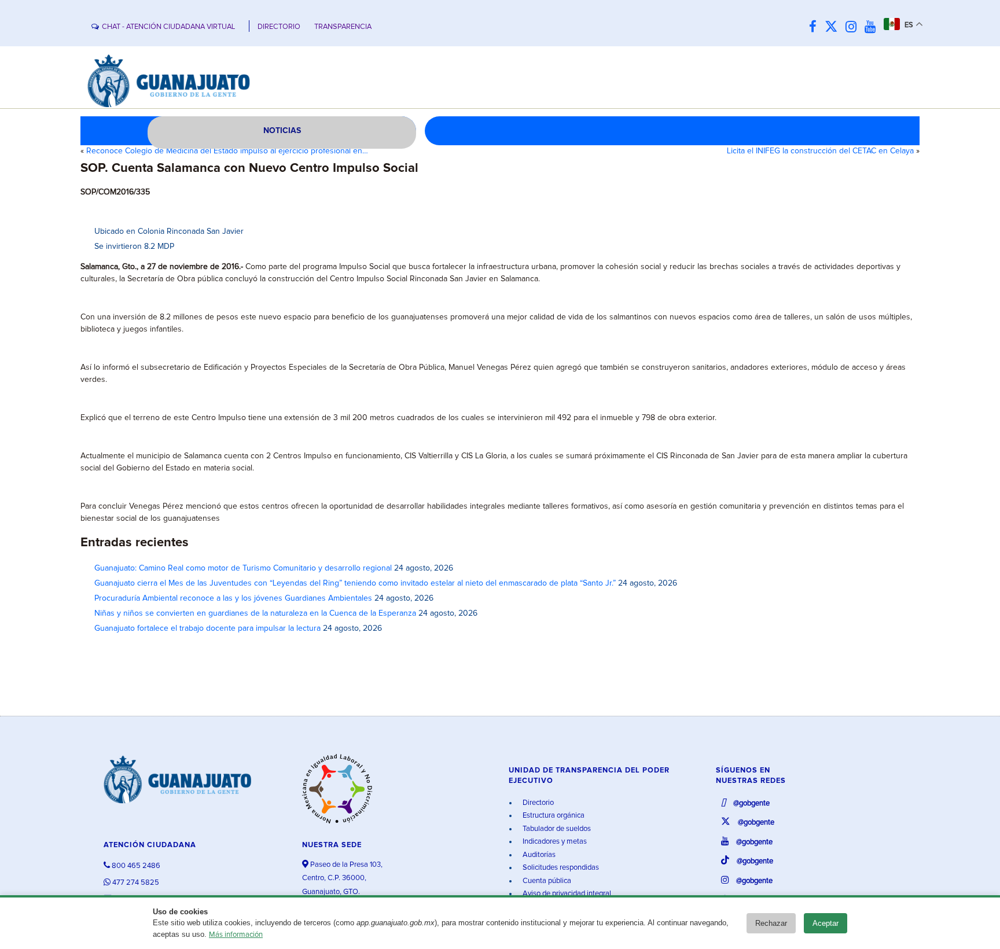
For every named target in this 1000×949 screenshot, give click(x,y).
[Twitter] (834, 27)
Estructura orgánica (552, 815)
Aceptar (825, 923)
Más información (236, 935)
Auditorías (538, 855)
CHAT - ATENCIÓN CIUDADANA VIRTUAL (168, 27)
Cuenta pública (546, 881)
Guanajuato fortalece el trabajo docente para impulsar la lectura (207, 628)
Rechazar (771, 923)
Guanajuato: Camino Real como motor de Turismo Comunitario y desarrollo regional (243, 568)
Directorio (537, 803)
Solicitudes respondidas (560, 867)
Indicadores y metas (554, 841)
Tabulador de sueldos (556, 829)
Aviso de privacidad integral (566, 893)
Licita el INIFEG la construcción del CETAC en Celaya (820, 151)
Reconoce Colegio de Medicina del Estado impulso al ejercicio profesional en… (227, 151)
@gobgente (750, 803)
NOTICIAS (282, 131)
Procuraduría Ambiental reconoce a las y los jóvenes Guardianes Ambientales (233, 598)
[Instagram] (853, 27)
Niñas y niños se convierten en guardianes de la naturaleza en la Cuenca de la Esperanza (255, 613)
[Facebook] (815, 27)
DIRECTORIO (279, 27)
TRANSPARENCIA (343, 27)
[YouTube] (873, 27)
